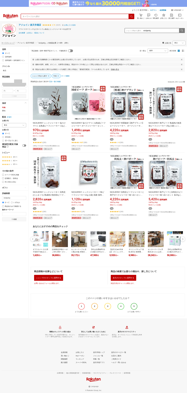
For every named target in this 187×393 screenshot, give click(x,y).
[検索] (131, 16)
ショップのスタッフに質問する (48, 278)
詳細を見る (115, 69)
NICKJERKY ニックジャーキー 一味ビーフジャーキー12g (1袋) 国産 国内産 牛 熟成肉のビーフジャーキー (87, 195)
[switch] (24, 145)
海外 (10, 117)
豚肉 (3, 111)
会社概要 (22, 33)
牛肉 (3, 107)
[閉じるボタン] (181, 59)
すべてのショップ (8, 43)
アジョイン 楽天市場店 (30, 25)
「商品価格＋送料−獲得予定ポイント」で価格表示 (48, 51)
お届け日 (5, 130)
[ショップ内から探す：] (182, 30)
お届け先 (5, 121)
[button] (177, 10)
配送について (39, 33)
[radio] (3, 53)
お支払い (30, 33)
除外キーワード (8, 210)
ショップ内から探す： (134, 31)
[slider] (2, 86)
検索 (15, 96)
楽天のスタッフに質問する (123, 278)
